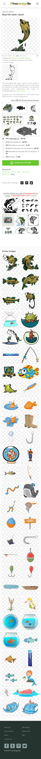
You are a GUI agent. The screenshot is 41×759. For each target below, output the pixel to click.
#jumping (26, 172)
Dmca (6, 735)
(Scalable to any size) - (18, 145)
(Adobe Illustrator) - (16, 142)
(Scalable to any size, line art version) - (22, 152)
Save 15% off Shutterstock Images (25, 100)
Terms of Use (26, 731)
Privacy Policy (8, 731)
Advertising (26, 727)
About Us (7, 727)
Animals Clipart (24, 58)
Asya (17, 55)
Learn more (21, 91)
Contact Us (8, 739)
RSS (23, 735)
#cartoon (5, 174)
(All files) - (13, 157)
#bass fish (6, 172)
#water (13, 172)
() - (15, 138)
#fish (19, 172)
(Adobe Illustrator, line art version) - (22, 148)
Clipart (14, 58)
